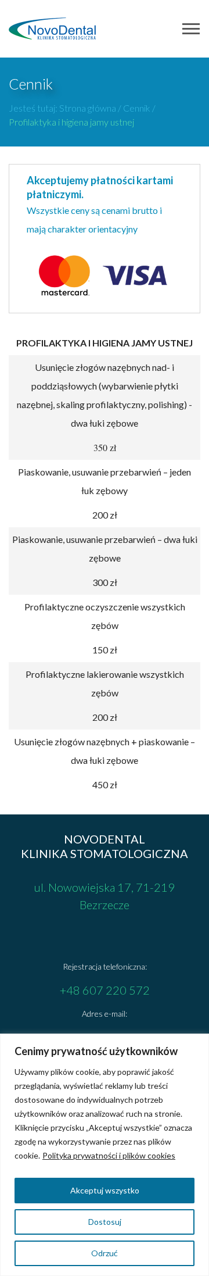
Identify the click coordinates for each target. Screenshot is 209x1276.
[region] (104, 1155)
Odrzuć (104, 1253)
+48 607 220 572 (105, 990)
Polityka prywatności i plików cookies (108, 1155)
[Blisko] (197, 1043)
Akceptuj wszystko (104, 1190)
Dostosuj (104, 1222)
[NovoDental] (52, 28)
